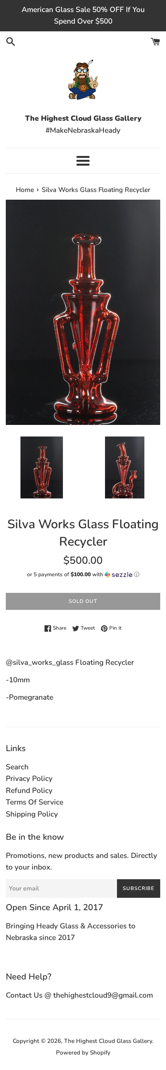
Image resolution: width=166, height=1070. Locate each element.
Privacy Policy (29, 779)
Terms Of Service (34, 802)
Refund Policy (29, 791)
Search (17, 767)
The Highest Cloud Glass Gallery (108, 1041)
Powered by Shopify (83, 1052)
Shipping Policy (32, 814)
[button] (83, 574)
